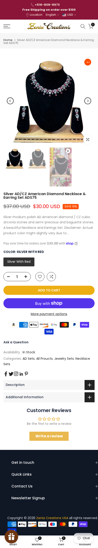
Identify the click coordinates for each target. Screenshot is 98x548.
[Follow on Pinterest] (26, 374)
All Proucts (44, 358)
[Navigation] (13, 26)
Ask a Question (15, 342)
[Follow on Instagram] (16, 374)
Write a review (49, 436)
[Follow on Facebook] (5, 374)
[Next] (87, 100)
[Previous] (10, 100)
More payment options (49, 314)
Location (36, 15)
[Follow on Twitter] (11, 374)
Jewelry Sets (64, 358)
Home (8, 40)
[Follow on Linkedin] (21, 374)
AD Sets (29, 358)
